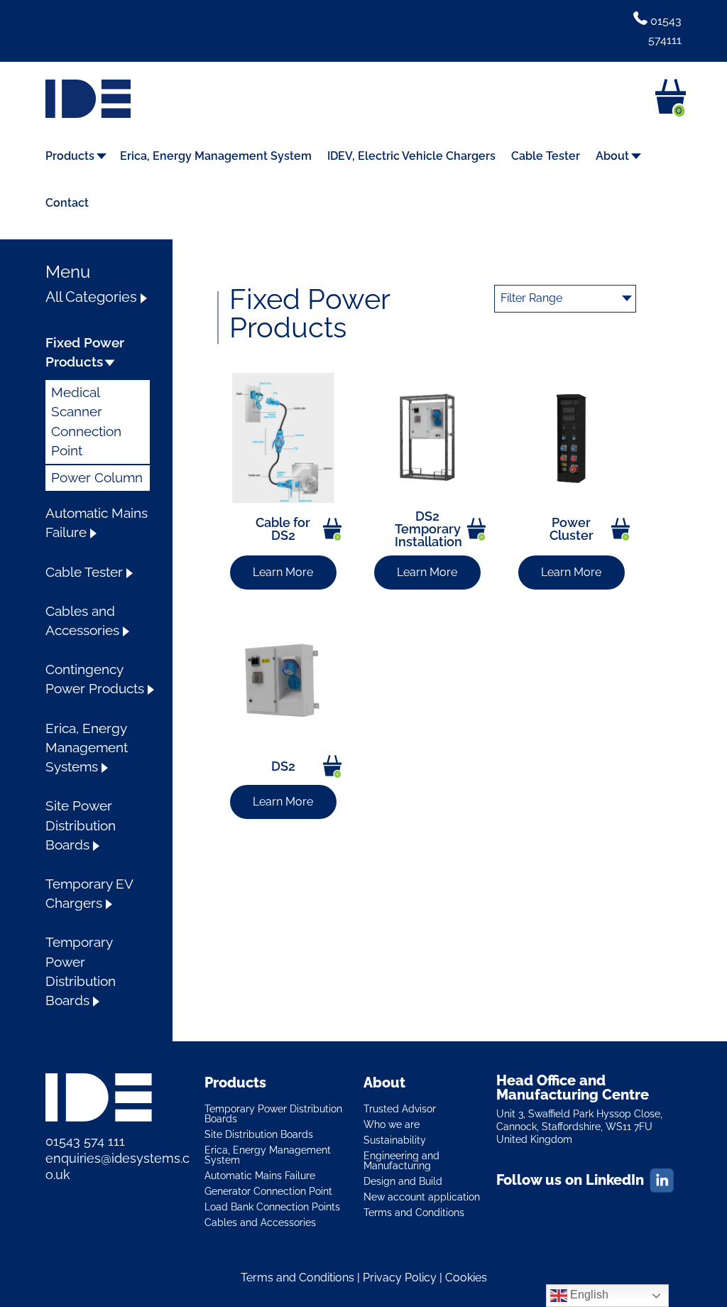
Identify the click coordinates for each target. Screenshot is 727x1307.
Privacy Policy (400, 1277)
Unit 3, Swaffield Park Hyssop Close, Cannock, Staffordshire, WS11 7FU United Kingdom (579, 1126)
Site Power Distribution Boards (80, 825)
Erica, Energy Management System (216, 157)
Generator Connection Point (268, 1191)
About (612, 157)
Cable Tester (545, 157)
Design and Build (403, 1181)
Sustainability (395, 1139)
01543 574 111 (85, 1141)
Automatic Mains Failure (259, 1175)
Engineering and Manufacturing (401, 1160)
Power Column (97, 478)
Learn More (283, 572)
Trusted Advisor (400, 1108)
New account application (422, 1196)
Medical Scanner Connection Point (86, 421)
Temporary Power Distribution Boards (273, 1113)
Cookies (466, 1277)
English (587, 1295)
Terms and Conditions (414, 1212)
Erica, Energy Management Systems (86, 747)
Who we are (392, 1124)
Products (69, 157)
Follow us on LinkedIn (570, 1179)
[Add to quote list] (332, 529)
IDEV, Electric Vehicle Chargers (411, 157)
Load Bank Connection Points (272, 1206)
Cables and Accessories (260, 1222)
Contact (67, 204)
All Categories (91, 296)
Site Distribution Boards (258, 1134)
